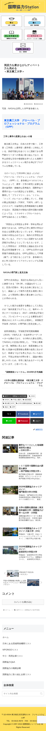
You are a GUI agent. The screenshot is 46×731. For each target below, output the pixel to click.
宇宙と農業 (17, 400)
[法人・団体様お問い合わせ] (23, 48)
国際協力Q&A (9, 662)
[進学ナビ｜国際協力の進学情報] (12, 21)
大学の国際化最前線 (25, 403)
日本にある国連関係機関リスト (17, 643)
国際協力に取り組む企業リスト (17, 674)
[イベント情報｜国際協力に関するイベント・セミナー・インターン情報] (35, 34)
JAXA (33, 396)
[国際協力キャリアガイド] (12, 34)
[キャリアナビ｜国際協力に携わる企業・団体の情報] (35, 21)
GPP (13, 407)
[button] (37, 421)
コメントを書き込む (23, 602)
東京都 (38, 403)
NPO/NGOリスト (10, 650)
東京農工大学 (9, 403)
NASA (7, 400)
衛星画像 (28, 400)
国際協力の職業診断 (12, 668)
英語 (6, 407)
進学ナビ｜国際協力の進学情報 (15, 396)
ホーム (6, 637)
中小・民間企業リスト (13, 656)
